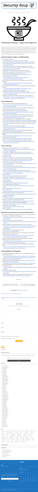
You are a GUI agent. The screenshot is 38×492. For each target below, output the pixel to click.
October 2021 (4, 382)
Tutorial (7, 441)
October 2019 (4, 414)
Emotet (3, 435)
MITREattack (11, 437)
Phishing (3, 439)
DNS (7, 433)
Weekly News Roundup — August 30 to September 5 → (29, 285)
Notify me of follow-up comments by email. (10, 336)
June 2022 (4, 371)
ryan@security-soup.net (23, 469)
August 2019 (4, 417)
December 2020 (4, 395)
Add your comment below (22, 290)
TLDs (33, 439)
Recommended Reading (6, 452)
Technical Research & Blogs (6, 451)
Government (19, 435)
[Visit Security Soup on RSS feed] (1, 349)
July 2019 (3, 418)
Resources (17, 12)
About (13, 12)
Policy (8, 439)
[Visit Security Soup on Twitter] (2, 349)
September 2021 (4, 383)
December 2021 (4, 379)
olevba (32, 437)
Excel (7, 435)
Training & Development (6, 455)
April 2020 (4, 406)
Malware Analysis (5, 437)
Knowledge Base (22, 12)
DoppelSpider (25, 433)
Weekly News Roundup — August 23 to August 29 (13, 293)
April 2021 (3, 390)
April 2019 (3, 422)
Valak (11, 441)
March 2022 (4, 375)
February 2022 (4, 376)
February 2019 (4, 425)
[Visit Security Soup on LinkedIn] (3, 349)
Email (2, 327)
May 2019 (3, 421)
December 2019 (4, 411)
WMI (20, 441)
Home (9, 12)
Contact (28, 12)
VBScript (16, 441)
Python (18, 439)
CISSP (22, 431)
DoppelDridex (19, 433)
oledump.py (27, 437)
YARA (24, 441)
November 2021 (4, 380)
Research (28, 439)
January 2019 (4, 426)
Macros (30, 435)
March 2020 (4, 407)
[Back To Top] (36, 489)
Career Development (9, 431)
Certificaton (17, 431)
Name (2, 323)
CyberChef (27, 431)
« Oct (20, 484)
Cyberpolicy (32, 431)
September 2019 (4, 415)
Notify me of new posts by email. (8, 338)
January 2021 (4, 394)
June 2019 (3, 419)
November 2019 (4, 413)
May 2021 (3, 388)
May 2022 (3, 372)
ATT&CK (3, 431)
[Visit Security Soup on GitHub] (4, 349)
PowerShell (13, 439)
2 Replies (22, 44)
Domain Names (13, 433)
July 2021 (3, 386)
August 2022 (4, 368)
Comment (19, 309)
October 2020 (4, 398)
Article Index (4, 456)
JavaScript (25, 435)
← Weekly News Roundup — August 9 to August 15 (10, 285)
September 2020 (5, 399)
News (20, 44)
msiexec (17, 437)
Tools (3, 441)
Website (2, 331)
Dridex (31, 433)
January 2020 (4, 410)
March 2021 (4, 391)
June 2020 (4, 403)
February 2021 (4, 392)
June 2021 (3, 387)
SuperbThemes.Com (14, 489)
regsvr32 (23, 439)
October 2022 (4, 365)
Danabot (3, 433)
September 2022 (5, 367)
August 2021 (4, 384)
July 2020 (3, 402)
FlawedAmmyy (12, 435)
